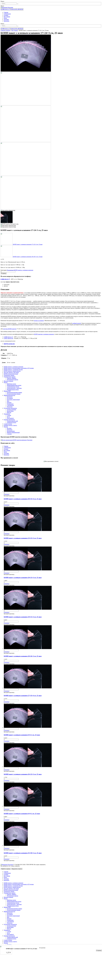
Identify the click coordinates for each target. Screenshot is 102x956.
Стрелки (9, 434)
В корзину (99, 950)
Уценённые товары (9, 375)
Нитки (5, 382)
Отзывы (6, 15)
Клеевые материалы (9, 419)
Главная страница (5, 30)
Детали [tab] (6, 286)
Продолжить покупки (17, 868)
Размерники (10, 404)
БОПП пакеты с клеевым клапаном (13, 366)
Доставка (6, 19)
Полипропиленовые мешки (14, 392)
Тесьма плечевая (11, 409)
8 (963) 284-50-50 (8, 338)
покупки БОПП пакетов (9, 328)
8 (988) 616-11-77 (5, 9)
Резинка (9, 402)
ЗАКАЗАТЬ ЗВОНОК (17, 9)
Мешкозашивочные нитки (14, 385)
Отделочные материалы (10, 408)
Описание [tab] (6, 284)
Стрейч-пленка (8, 424)
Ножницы (10, 396)
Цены (5, 18)
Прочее (6, 426)
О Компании (7, 13)
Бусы (8, 416)
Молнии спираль (8, 381)
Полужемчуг (10, 418)
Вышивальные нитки (13, 389)
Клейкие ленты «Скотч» (10, 425)
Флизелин (9, 406)
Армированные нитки (13, 386)
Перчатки (9, 429)
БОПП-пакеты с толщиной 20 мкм (13, 369)
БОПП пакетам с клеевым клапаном (44, 334)
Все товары (7, 16)
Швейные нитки (11, 384)
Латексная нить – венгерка (14, 388)
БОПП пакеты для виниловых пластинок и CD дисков (19, 368)
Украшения (7, 414)
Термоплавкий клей (12, 421)
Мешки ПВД (7, 391)
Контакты (6, 21)
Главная (6, 12)
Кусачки (9, 428)
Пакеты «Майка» (11, 378)
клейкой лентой (76, 323)
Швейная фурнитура (9, 395)
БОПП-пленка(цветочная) (11, 374)
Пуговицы (10, 398)
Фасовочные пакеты (12, 379)
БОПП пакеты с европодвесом (12, 371)
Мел (8, 401)
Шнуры (9, 412)
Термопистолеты (11, 422)
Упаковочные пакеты (9, 376)
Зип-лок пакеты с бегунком (11, 372)
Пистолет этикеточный (13, 399)
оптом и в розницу (39, 320)
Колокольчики (11, 431)
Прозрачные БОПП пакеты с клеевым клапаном (20, 270)
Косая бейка (10, 411)
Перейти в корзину (5, 868)
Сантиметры (10, 405)
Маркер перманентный (13, 432)
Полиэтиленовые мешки (13, 394)
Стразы (9, 415)
